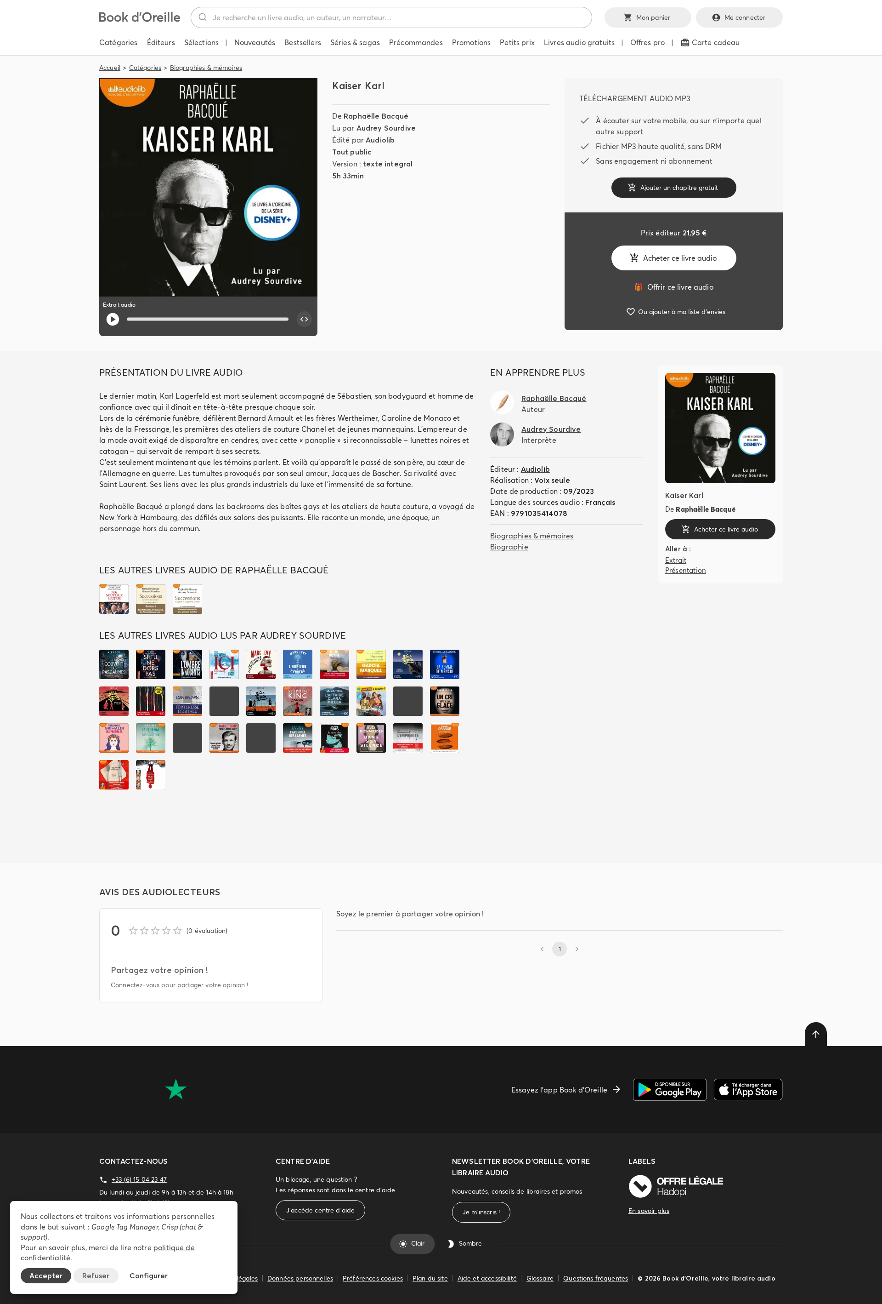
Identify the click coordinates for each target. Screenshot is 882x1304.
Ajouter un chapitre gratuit (679, 187)
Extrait (675, 559)
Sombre (470, 1244)
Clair (417, 1244)
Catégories (145, 67)
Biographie (509, 546)
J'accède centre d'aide (320, 1210)
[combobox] (391, 17)
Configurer (149, 1275)
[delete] (816, 1034)
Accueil (109, 67)
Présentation (685, 570)
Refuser (95, 1275)
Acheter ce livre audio (680, 258)
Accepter (45, 1275)
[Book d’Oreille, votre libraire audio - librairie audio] (139, 19)
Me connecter (745, 17)
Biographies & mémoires (206, 67)
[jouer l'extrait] (113, 319)
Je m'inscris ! (481, 1212)
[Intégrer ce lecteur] (304, 319)
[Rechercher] (202, 17)
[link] (673, 286)
